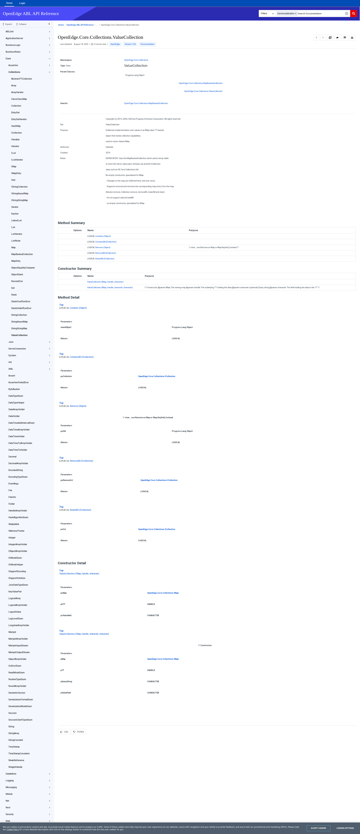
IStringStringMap (19, 200)
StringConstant (15, 740)
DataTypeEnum (15, 396)
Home (9, 3)
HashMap (16, 126)
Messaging (11, 787)
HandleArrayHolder (17, 510)
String (11, 726)
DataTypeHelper (16, 402)
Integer (11, 537)
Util (10, 362)
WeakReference (16, 760)
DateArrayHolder (16, 409)
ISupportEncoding (17, 571)
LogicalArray (14, 598)
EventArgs (13, 483)
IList (13, 153)
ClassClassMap (19, 99)
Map (13, 247)
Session (12, 713)
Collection (16, 105)
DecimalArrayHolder (18, 463)
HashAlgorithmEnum (18, 517)
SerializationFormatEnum (20, 699)
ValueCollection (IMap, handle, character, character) (110, 287)
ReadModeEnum (16, 672)
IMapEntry (16, 173)
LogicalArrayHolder (17, 605)
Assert (11, 375)
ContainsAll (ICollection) (105, 242)
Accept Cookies (318, 828)
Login (22, 3)
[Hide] (49, 24)
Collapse (22, 24)
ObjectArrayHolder (17, 659)
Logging (10, 780)
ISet (13, 180)
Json (10, 342)
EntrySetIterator (19, 119)
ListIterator (16, 234)
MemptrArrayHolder (18, 638)
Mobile (9, 794)
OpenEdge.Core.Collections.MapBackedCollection (201, 83)
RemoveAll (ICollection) (105, 253)
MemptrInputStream (18, 645)
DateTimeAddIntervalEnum (21, 423)
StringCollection (19, 315)
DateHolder (14, 416)
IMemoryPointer (16, 531)
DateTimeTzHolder (17, 450)
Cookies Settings (345, 828)
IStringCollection (19, 186)
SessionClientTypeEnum (20, 719)
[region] (180, 828)
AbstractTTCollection (21, 78)
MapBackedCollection (22, 254)
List (13, 227)
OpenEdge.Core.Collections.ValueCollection (203, 91)
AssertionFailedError (18, 382)
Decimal (12, 456)
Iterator (14, 207)
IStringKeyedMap (19, 193)
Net (7, 800)
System (12, 355)
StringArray (13, 733)
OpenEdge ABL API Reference (80, 25)
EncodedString (15, 470)
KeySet (14, 213)
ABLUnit (10, 31)
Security (10, 814)
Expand (8, 24)
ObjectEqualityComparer (23, 267)
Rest (8, 807)
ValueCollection (19, 335)
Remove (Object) (102, 247)
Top (61, 304)
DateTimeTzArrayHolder (20, 443)
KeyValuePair (15, 591)
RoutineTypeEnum (17, 679)
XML (10, 369)
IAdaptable (13, 524)
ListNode (15, 240)
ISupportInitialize (16, 578)
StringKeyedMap (19, 321)
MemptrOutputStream (19, 652)
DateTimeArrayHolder (19, 429)
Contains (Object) (103, 236)
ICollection (16, 132)
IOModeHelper (15, 564)
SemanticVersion (16, 692)
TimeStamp (14, 746)
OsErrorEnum (14, 665)
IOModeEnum (15, 558)
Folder (11, 504)
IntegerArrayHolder (17, 544)
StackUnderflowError (21, 308)
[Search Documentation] (353, 13)
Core (8, 58)
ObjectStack (17, 274)
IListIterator (17, 159)
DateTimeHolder (16, 436)
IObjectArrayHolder (17, 551)
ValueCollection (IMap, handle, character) (105, 282)
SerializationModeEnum (20, 706)
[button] (296, 14)
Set (13, 288)
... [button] (97, 25)
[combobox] (309, 13)
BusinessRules (13, 51)
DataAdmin (11, 773)
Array (13, 85)
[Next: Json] (323, 37)
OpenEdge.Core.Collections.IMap (163, 593)
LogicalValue (14, 611)
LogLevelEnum (15, 618)
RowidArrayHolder (17, 686)
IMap (13, 166)
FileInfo (12, 497)
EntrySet (15, 112)
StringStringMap (19, 328)
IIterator (15, 146)
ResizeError (17, 281)
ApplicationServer (14, 38)
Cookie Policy (13, 829)
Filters (264, 13)
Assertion (13, 65)
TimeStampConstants (19, 753)
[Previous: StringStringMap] (316, 37)
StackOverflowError (20, 301)
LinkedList (16, 220)
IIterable (15, 139)
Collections (14, 72)
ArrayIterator (17, 92)
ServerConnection (17, 348)
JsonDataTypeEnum (18, 585)
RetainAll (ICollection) (104, 259)
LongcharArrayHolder (18, 625)
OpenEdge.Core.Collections (136, 60)
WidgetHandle (15, 767)
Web (8, 821)
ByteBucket (14, 389)
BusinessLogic (13, 45)
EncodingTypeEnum (18, 477)
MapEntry (16, 261)
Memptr (12, 632)
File (10, 490)
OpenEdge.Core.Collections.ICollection (156, 376)
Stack (14, 294)
